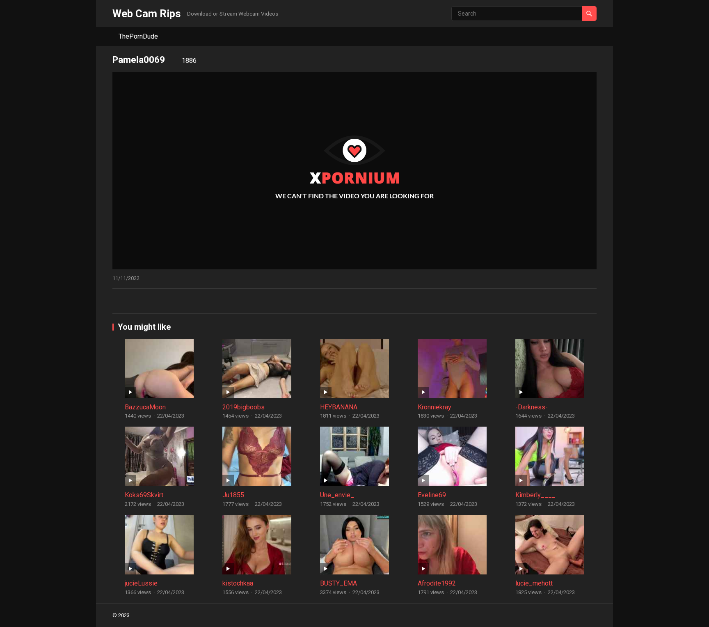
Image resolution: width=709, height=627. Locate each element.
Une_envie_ (337, 495)
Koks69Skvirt (144, 495)
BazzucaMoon (145, 407)
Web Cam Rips (146, 13)
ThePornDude (138, 36)
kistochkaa (237, 583)
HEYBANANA (338, 407)
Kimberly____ (535, 495)
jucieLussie (141, 583)
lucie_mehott (534, 583)
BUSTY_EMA (338, 583)
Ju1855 (233, 495)
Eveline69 (432, 495)
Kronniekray (434, 407)
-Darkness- (531, 407)
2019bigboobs (243, 407)
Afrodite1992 (437, 583)
